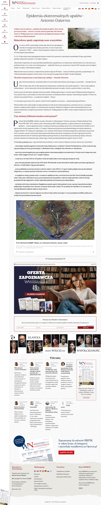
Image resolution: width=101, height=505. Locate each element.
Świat (18, 8)
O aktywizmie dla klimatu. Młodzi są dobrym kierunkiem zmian (51, 409)
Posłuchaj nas (5, 21)
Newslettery (5, 15)
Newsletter (93, 3)
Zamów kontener (38, 481)
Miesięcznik (26, 8)
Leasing (36, 476)
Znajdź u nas (5, 32)
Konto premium (4, 43)
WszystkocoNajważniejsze (55, 259)
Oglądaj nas (4, 26)
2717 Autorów (4, 9)
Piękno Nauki (35, 8)
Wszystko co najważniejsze (60, 502)
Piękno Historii (46, 8)
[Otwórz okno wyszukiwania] (98, 3)
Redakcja (5, 37)
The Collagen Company (40, 483)
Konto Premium (84, 3)
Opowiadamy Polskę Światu (63, 477)
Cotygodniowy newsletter (63, 471)
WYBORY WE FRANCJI (67, 9)
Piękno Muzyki (57, 8)
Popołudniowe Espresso (62, 474)
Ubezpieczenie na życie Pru (41, 486)
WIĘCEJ (81, 488)
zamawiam (86, 397)
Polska (13, 8)
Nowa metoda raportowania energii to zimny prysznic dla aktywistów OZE (35, 371)
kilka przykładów (24, 142)
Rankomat (37, 474)
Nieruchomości (38, 479)
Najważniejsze (4, 4)
